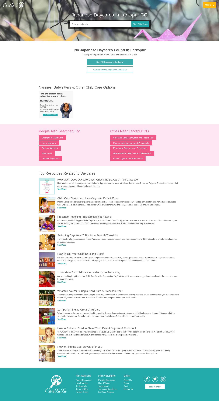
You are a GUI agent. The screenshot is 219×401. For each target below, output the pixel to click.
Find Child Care (140, 24)
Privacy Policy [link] (82, 392)
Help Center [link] (155, 387)
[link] (13, 5)
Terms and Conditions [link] (107, 389)
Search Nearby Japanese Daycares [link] (110, 69)
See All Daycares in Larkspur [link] (110, 62)
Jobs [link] (126, 386)
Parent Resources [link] (83, 380)
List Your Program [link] (106, 392)
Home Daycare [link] (49, 143)
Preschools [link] (47, 153)
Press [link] (126, 383)
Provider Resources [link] (106, 380)
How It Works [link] (82, 383)
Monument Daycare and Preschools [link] (130, 148)
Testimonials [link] (81, 386)
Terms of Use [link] (82, 389)
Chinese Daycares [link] (50, 158)
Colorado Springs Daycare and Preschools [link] (133, 138)
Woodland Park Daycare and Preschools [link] (132, 153)
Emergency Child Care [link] (52, 138)
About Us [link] (128, 380)
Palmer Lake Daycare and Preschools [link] (131, 143)
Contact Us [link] (128, 389)
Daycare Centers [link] (50, 148)
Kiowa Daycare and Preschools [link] (128, 158)
